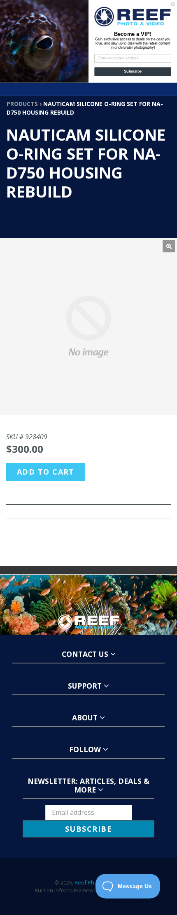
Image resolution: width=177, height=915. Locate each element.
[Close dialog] (173, 4)
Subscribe (133, 71)
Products (22, 104)
